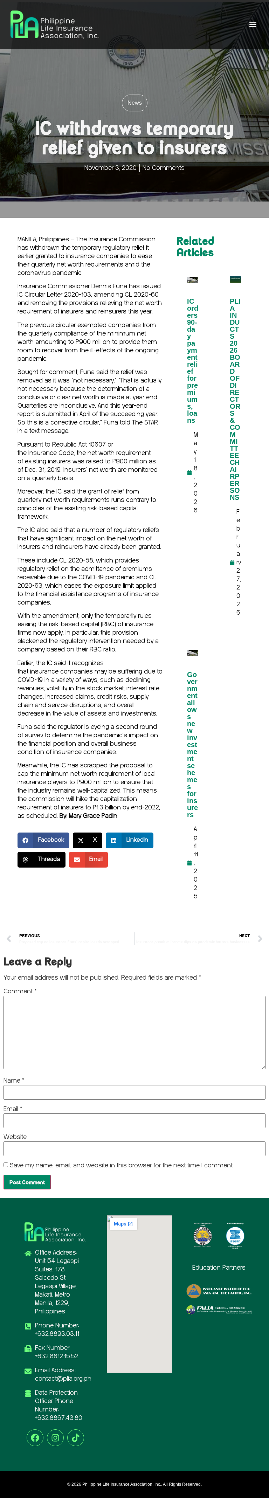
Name (14, 1081)
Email (13, 1109)
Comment (20, 991)
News (134, 103)
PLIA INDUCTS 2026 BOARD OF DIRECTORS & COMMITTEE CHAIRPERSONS (235, 399)
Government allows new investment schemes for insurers (192, 745)
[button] (252, 24)
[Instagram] (55, 1437)
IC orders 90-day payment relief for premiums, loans (192, 360)
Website (15, 1137)
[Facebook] (35, 1437)
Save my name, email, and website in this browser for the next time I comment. (122, 1165)
